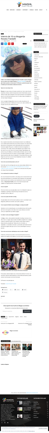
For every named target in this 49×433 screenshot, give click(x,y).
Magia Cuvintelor (7, 40)
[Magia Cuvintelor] (38, 134)
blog (6, 316)
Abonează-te (27, 311)
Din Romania (37, 68)
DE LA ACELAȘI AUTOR (15, 341)
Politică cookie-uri (31, 431)
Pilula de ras (37, 89)
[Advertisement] (24, 21)
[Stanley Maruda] (35, 134)
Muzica (35, 85)
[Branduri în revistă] (44, 131)
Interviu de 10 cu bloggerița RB (7, 323)
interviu (21, 316)
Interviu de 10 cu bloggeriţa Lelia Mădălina (25, 324)
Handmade (18, 9)
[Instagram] (5, 423)
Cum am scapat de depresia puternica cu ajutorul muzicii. (27, 402)
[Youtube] (8, 423)
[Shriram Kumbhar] (38, 128)
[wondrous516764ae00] (35, 128)
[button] (46, 10)
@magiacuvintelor (32, 392)
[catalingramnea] (44, 128)
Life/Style (13, 349)
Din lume (36, 66)
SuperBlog (32, 9)
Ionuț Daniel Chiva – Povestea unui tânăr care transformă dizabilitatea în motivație (26, 354)
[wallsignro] (38, 131)
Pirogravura (36, 91)
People (5, 31)
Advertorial (36, 54)
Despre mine (12, 9)
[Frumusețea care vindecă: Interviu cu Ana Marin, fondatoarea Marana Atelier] (16, 347)
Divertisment (25, 9)
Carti (35, 60)
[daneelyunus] (35, 131)
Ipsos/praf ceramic (38, 77)
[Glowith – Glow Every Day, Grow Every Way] (41, 128)
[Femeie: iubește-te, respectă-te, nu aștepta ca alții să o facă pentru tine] (19, 416)
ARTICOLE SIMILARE (6, 341)
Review (35, 93)
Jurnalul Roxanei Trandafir (10, 283)
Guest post (36, 74)
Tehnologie (36, 98)
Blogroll (36, 58)
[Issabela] (41, 131)
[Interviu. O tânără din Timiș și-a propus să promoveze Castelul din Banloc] (19, 409)
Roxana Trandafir (21, 81)
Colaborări (36, 62)
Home (8, 9)
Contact (40, 9)
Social (35, 95)
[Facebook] (2, 423)
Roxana (25, 316)
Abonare (36, 116)
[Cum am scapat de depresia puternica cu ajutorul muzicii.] (19, 403)
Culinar (35, 64)
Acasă (2, 31)
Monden (36, 83)
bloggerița (17, 316)
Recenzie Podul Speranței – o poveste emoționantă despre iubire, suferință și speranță (40, 44)
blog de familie (11, 316)
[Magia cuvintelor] (24, 4)
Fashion (36, 9)
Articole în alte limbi (38, 56)
